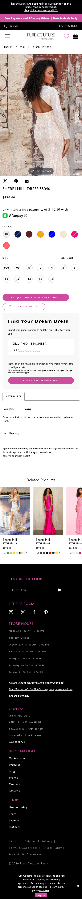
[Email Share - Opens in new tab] (27, 181)
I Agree (41, 895)
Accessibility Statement (25, 854)
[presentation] (15, 511)
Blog (12, 771)
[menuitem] (10, 612)
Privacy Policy (52, 847)
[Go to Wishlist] (67, 36)
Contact (14, 784)
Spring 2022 (43, 47)
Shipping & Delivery (39, 841)
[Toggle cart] (75, 36)
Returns (14, 790)
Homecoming (18, 807)
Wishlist (14, 764)
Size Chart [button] (67, 257)
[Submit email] (60, 589)
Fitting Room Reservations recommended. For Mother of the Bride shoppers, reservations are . (41, 689)
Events (13, 777)
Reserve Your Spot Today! (16, 455)
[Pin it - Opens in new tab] (16, 181)
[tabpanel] (41, 115)
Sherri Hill (23, 47)
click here (44, 890)
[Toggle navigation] (7, 36)
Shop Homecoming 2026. (41, 10)
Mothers (15, 826)
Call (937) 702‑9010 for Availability (36, 297)
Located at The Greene (25, 735)
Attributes (13, 396)
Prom (12, 813)
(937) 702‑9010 (20, 715)
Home (8, 47)
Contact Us (17, 741)
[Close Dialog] (78, 886)
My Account (17, 758)
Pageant (14, 820)
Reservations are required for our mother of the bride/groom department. (41, 5)
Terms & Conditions (23, 847)
